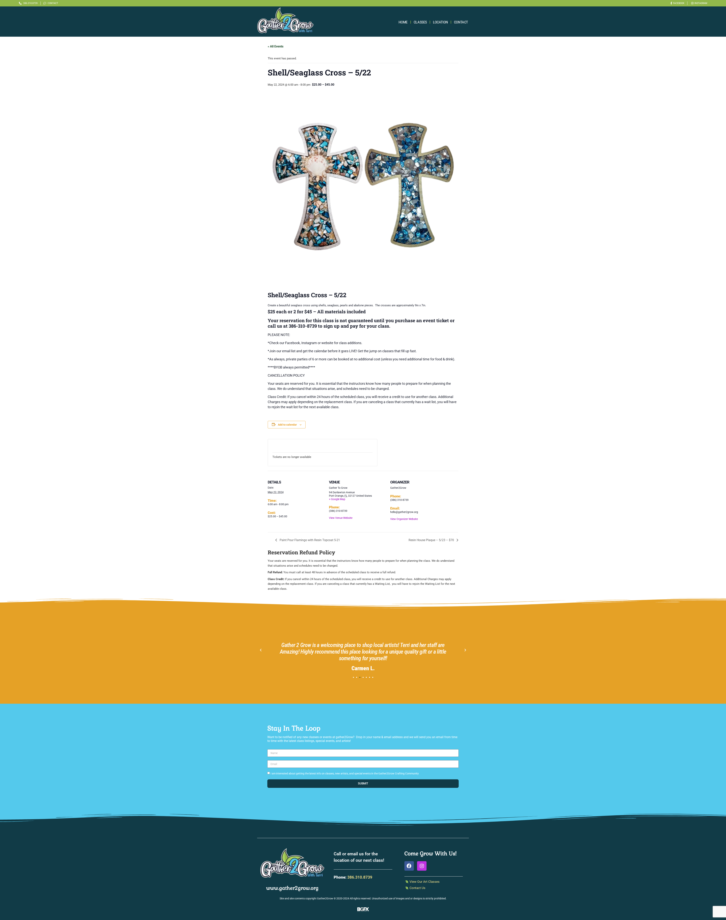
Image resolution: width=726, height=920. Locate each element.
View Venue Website (340, 517)
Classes (420, 22)
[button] (260, 650)
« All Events (275, 46)
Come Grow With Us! (430, 853)
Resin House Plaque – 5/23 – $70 (432, 540)
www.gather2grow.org (292, 888)
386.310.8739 (359, 877)
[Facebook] (409, 866)
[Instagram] (422, 866)
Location (440, 22)
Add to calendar (287, 424)
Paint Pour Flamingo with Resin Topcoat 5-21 (309, 540)
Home (403, 22)
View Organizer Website (404, 519)
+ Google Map (337, 499)
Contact (461, 22)
